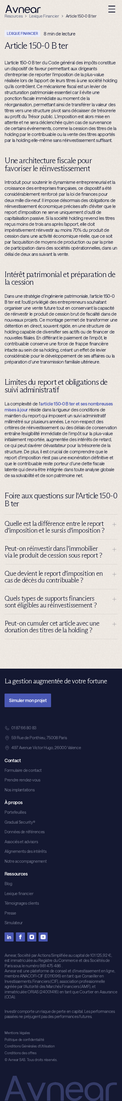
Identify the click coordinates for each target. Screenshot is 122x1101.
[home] (21, 9)
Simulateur (14, 922)
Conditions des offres (21, 1053)
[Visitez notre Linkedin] (9, 936)
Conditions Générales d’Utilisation (30, 1046)
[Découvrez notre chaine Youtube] (43, 936)
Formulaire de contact (23, 770)
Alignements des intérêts (25, 851)
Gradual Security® (20, 822)
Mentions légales (17, 1033)
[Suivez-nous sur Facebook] (20, 936)
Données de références (25, 831)
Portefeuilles (15, 812)
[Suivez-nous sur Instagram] (31, 936)
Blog (8, 883)
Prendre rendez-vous (22, 779)
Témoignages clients (22, 903)
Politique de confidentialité (24, 1040)
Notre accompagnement (26, 861)
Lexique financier (19, 893)
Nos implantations (19, 789)
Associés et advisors (21, 841)
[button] (111, 9)
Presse (10, 913)
